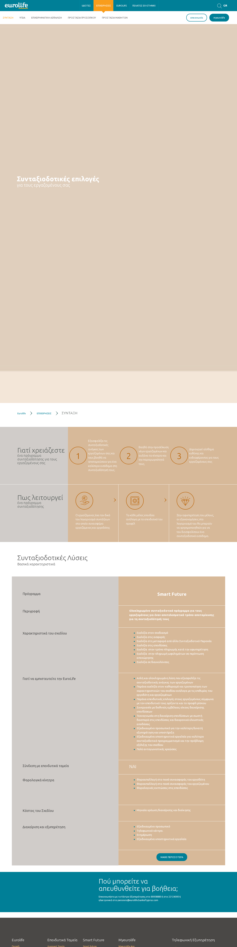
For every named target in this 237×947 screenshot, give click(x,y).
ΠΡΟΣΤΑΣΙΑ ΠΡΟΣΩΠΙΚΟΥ (82, 17)
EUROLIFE (121, 5)
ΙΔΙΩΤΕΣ (86, 5)
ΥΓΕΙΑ (22, 17)
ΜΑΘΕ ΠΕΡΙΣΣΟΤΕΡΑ (172, 857)
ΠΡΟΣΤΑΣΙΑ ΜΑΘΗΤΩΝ (115, 17)
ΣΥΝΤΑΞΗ (8, 17)
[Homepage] (16, 5)
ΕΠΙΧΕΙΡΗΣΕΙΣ (103, 5)
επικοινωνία (196, 17)
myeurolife (219, 17)
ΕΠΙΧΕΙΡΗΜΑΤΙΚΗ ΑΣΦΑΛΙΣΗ (46, 17)
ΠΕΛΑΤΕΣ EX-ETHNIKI (144, 5)
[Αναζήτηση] (219, 5)
